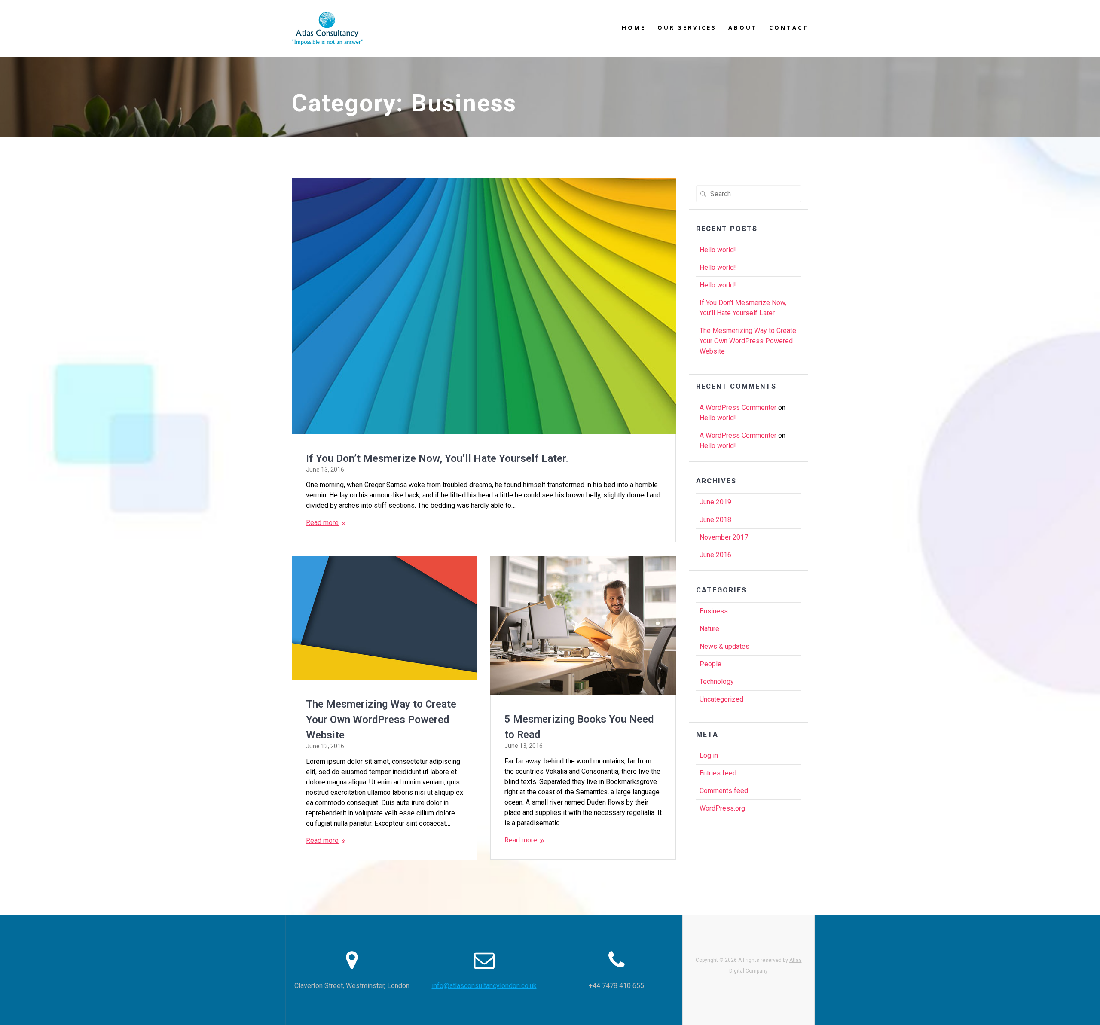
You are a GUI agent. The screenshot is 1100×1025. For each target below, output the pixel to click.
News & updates (724, 646)
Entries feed (718, 773)
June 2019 (715, 502)
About (743, 27)
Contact (789, 27)
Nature (709, 629)
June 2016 (715, 555)
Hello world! (718, 250)
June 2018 (715, 520)
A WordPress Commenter (738, 407)
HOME (634, 27)
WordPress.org (722, 808)
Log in (709, 755)
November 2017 (724, 537)
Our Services (687, 27)
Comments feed (724, 791)
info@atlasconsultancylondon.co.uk (484, 986)
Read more (322, 523)
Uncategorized (721, 699)
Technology (717, 681)
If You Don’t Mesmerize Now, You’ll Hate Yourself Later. (437, 458)
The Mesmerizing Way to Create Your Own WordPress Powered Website (381, 719)
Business (714, 611)
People (710, 664)
